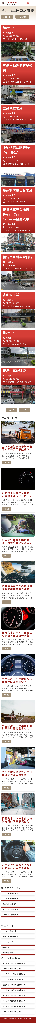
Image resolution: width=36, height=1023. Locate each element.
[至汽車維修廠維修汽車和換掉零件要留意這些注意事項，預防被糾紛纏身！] (18, 769)
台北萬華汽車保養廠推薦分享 (13, 1006)
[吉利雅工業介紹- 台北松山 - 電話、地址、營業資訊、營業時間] (18, 300)
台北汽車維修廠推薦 (10, 893)
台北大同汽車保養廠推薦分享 (13, 1001)
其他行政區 (22, 17)
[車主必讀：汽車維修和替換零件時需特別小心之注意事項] (18, 722)
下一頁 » (24, 410)
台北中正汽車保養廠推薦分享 (13, 979)
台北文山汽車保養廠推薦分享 (13, 996)
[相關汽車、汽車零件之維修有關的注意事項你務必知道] (18, 815)
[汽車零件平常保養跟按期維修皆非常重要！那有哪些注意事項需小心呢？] (18, 862)
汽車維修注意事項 (9, 931)
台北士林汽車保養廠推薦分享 (13, 969)
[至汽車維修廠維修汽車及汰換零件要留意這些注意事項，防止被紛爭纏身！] (18, 443)
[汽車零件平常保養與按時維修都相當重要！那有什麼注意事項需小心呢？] (18, 583)
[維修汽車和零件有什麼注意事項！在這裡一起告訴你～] (18, 490)
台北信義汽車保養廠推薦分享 (13, 990)
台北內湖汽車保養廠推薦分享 (13, 974)
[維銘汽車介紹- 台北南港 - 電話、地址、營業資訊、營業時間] (18, 338)
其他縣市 (7, 17)
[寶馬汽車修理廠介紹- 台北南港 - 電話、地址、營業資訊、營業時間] (18, 376)
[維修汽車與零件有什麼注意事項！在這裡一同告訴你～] (18, 629)
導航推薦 (6, 947)
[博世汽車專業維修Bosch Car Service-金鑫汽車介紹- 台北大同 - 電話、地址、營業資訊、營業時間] (18, 219)
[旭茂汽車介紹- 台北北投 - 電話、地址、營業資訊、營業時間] (18, 33)
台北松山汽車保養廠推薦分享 (13, 1012)
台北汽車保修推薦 (9, 904)
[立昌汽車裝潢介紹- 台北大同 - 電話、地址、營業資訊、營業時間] (18, 114)
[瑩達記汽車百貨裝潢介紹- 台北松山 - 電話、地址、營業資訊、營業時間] (18, 196)
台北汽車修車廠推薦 (10, 898)
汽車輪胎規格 (7, 942)
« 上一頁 (11, 410)
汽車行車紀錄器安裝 (10, 936)
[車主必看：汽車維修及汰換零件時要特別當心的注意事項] (18, 676)
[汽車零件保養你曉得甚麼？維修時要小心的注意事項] (18, 536)
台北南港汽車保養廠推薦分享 (13, 963)
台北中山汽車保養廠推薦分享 (13, 985)
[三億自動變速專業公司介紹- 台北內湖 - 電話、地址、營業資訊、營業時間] (18, 73)
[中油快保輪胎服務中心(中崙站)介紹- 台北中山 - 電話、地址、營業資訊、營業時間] (18, 156)
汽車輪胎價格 (7, 953)
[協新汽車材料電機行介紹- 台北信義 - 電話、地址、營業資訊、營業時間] (18, 262)
